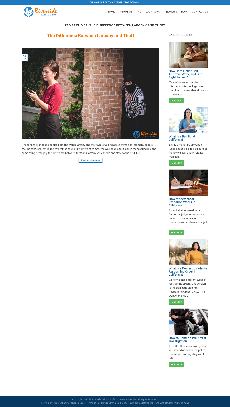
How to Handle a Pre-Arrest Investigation (187, 339)
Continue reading (90, 160)
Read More (176, 100)
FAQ (138, 11)
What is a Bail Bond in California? (183, 137)
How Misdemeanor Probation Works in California (182, 202)
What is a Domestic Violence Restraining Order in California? (188, 271)
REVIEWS (171, 11)
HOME (111, 11)
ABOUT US (126, 11)
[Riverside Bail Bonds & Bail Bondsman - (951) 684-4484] (41, 12)
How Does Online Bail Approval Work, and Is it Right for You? (185, 74)
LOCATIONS (153, 11)
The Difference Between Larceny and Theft (90, 35)
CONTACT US (200, 11)
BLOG (184, 11)
